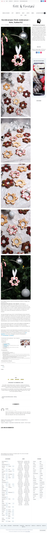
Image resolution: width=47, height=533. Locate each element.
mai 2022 (26, 471)
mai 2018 (20, 503)
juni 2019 (20, 494)
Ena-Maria (7, 24)
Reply (15, 410)
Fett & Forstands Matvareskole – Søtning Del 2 (9, 397)
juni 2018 (26, 501)
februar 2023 (26, 465)
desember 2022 (26, 466)
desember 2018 (20, 499)
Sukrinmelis (5, 344)
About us (23, 526)
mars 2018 (20, 504)
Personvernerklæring (23, 1)
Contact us (33, 525)
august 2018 (20, 501)
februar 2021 (20, 482)
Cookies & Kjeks (26, 24)
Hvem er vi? (11, 1)
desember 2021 (20, 475)
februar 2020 (26, 489)
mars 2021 (26, 480)
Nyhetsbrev (37, 82)
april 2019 (20, 496)
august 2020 (20, 486)
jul (8, 379)
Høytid (28, 13)
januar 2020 (20, 490)
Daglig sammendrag (38, 75)
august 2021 (20, 478)
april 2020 (26, 487)
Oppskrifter (22, 525)
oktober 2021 (20, 476)
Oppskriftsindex (16, 525)
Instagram (12, 335)
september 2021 (26, 476)
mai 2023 (20, 464)
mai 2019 (26, 494)
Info (21, 15)
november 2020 (26, 483)
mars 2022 (27, 472)
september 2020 (27, 485)
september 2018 (26, 500)
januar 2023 (20, 466)
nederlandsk (17, 379)
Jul (29, 24)
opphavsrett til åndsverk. (25, 385)
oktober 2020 (20, 485)
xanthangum (5, 346)
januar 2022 (27, 473)
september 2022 (20, 469)
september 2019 (26, 492)
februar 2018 (26, 504)
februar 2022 (20, 473)
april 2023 (26, 464)
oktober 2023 (20, 462)
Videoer (5, 525)
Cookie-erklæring (27, 531)
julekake (12, 379)
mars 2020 (20, 489)
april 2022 (20, 472)
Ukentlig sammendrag (37, 78)
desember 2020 (20, 483)
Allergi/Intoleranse (40, 13)
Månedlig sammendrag (37, 80)
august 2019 (20, 493)
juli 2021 (26, 478)
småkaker (22, 379)
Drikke (32, 13)
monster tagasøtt (6, 345)
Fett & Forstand (23, 6)
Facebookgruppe (5, 335)
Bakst (23, 13)
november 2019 (26, 490)
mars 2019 (27, 496)
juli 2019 (26, 493)
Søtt (12, 13)
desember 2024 (20, 461)
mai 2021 (26, 479)
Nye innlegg (37, 74)
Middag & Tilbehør (6, 13)
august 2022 (27, 469)
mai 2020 (20, 487)
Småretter (18, 13)
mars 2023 (20, 465)
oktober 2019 (20, 492)
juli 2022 (20, 471)
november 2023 (26, 461)
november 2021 (26, 475)
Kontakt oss (16, 1)
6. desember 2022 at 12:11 (10, 410)
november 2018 (26, 499)
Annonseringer (37, 72)
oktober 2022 (26, 468)
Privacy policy (27, 525)
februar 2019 (20, 497)
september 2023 (27, 462)
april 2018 (26, 503)
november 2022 (20, 468)
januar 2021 (27, 482)
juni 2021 (20, 479)
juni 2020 (26, 486)
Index (25, 15)
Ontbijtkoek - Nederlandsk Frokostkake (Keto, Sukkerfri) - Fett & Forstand (17, 422)
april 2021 (20, 480)
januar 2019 (27, 497)
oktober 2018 (20, 500)
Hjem (6, 1)
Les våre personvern (38, 91)
